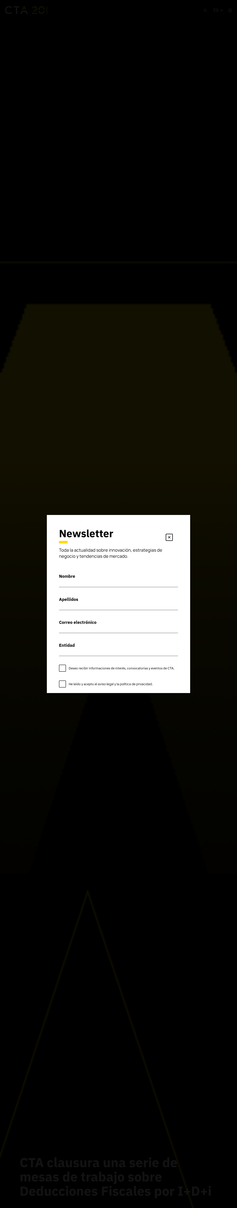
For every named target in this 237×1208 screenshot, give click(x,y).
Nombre (67, 576)
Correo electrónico (77, 622)
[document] (118, 604)
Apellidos (68, 599)
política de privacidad (136, 684)
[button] (169, 538)
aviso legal (106, 684)
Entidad (67, 645)
